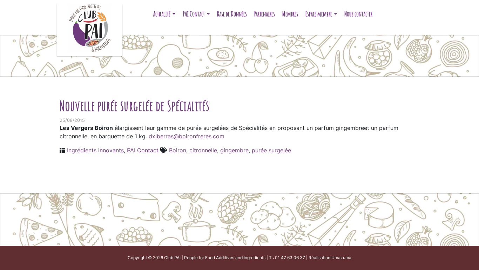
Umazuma (341, 257)
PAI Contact (194, 13)
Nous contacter (358, 13)
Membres (290, 13)
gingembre (234, 150)
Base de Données (232, 13)
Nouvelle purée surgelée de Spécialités (134, 106)
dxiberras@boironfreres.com (185, 136)
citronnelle (203, 150)
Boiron (177, 150)
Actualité (161, 13)
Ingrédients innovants (95, 150)
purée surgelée (271, 150)
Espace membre (318, 13)
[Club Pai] (89, 27)
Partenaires (264, 13)
